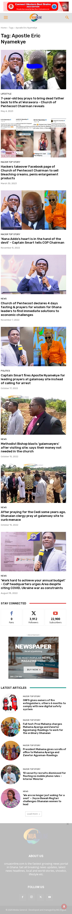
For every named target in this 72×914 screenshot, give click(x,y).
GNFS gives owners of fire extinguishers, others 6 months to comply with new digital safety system (44, 705)
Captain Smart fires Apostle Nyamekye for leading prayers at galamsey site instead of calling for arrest (33, 379)
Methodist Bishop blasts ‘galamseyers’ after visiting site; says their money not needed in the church (31, 447)
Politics (5, 371)
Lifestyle (6, 94)
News (4, 299)
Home (4, 27)
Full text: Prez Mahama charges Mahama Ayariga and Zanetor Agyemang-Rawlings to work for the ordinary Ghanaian (43, 728)
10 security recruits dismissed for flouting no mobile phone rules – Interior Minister (44, 776)
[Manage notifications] (64, 906)
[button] (5, 17)
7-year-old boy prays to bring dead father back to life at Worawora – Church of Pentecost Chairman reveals (32, 102)
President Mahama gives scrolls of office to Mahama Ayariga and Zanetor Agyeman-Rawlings (44, 752)
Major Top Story (10, 162)
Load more (32, 813)
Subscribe (55, 611)
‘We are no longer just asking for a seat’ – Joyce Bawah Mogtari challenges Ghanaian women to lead (44, 800)
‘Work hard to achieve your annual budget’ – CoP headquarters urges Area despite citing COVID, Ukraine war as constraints (33, 584)
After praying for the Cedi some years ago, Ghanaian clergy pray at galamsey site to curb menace (33, 516)
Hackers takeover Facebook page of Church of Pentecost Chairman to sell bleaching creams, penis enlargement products (29, 172)
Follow (34, 611)
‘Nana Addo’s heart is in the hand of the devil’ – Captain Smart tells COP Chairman (32, 241)
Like (12, 611)
